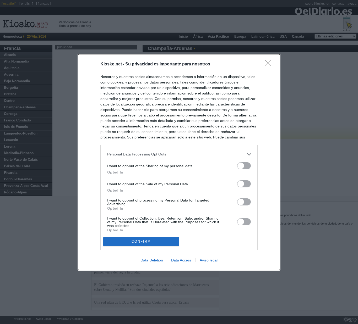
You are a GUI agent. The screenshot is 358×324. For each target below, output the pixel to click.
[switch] (244, 165)
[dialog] (179, 162)
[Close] (270, 64)
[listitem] (179, 154)
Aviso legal (209, 260)
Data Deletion (151, 260)
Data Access (181, 260)
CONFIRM (141, 241)
